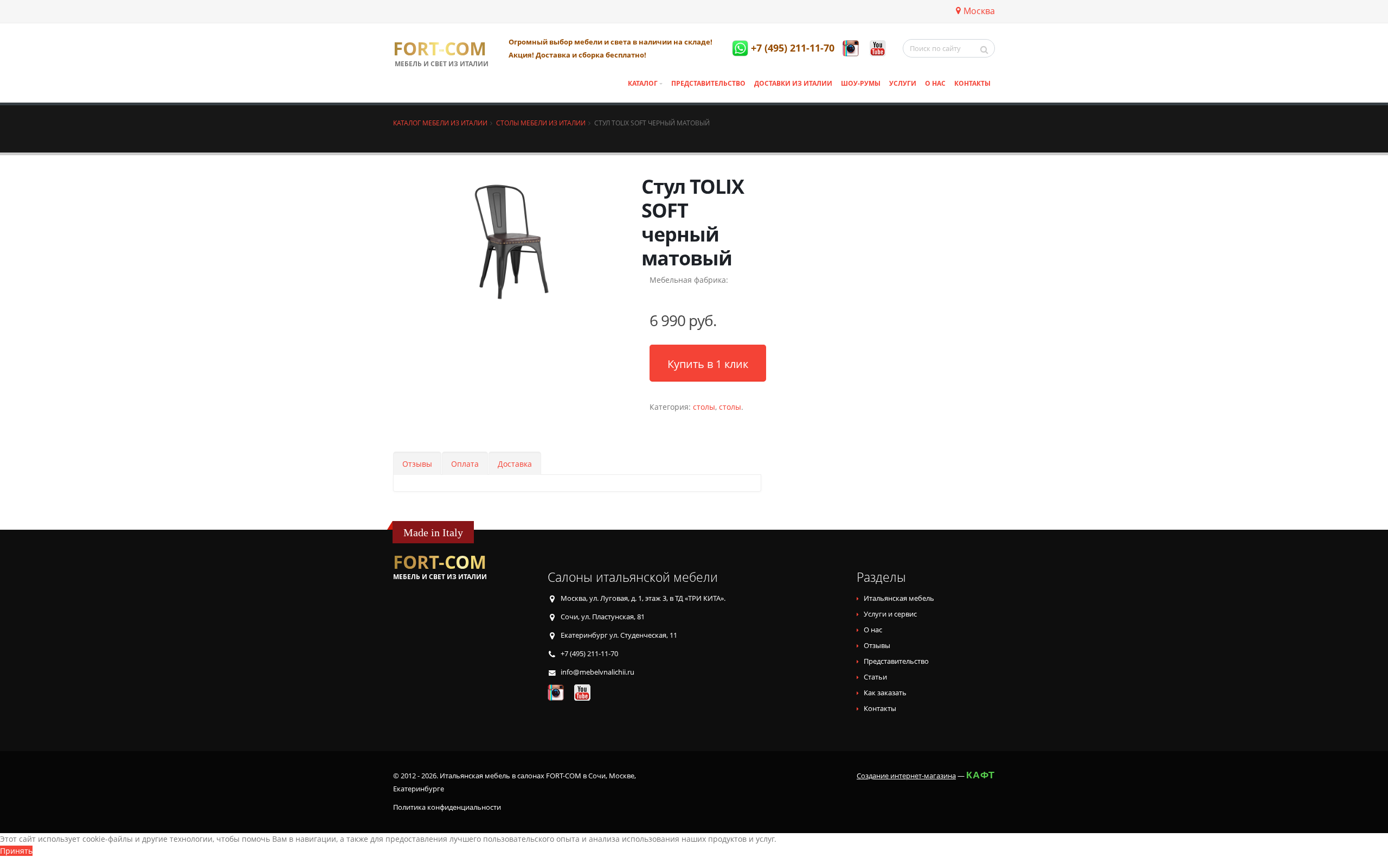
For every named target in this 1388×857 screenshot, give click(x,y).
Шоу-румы (861, 83)
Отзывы (417, 464)
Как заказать (885, 692)
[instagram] (851, 48)
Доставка (515, 464)
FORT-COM (439, 49)
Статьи (875, 677)
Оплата (465, 464)
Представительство (708, 83)
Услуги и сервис (890, 614)
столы (704, 407)
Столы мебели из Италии (541, 122)
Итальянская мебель (899, 598)
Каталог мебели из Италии (440, 122)
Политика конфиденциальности (447, 807)
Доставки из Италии (793, 83)
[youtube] (878, 48)
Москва (979, 11)
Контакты (972, 83)
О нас (935, 83)
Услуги (902, 83)
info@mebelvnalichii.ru (597, 672)
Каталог (643, 83)
